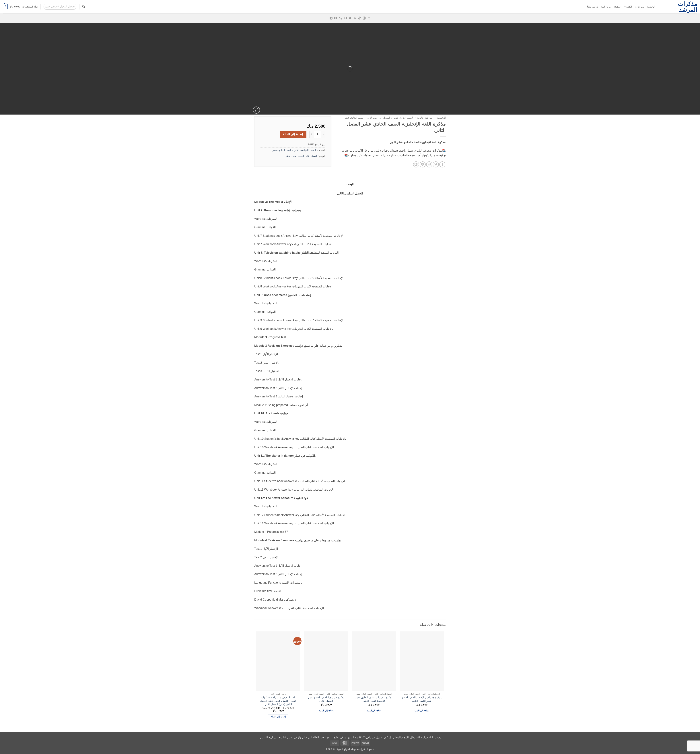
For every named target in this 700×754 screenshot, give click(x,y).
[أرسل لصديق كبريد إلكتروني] (429, 164)
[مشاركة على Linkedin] (416, 164)
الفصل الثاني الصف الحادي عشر (301, 156)
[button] (60, 7)
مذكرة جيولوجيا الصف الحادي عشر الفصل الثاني (326, 699)
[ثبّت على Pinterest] (423, 164)
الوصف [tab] (350, 184)
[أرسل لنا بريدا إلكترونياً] (345, 18)
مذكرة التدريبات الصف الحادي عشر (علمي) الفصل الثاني (374, 699)
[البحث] (83, 6)
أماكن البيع (606, 6)
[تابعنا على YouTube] (335, 18)
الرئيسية (651, 6)
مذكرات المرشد (687, 7)
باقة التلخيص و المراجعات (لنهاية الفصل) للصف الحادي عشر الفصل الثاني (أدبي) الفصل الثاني (278, 701)
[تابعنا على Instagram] (364, 18)
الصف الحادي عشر (403, 117)
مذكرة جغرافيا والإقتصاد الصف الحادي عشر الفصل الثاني (422, 699)
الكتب (629, 6)
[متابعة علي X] (354, 18)
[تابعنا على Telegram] (330, 18)
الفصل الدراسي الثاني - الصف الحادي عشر (367, 117)
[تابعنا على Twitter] (350, 18)
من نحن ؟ (639, 6)
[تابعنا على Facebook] (369, 18)
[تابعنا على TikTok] (359, 18)
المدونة (617, 6)
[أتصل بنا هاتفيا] (340, 18)
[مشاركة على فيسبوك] (442, 164)
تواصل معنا (592, 6)
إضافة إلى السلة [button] (421, 710)
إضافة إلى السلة (293, 134)
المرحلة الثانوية (425, 117)
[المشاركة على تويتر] (436, 164)
